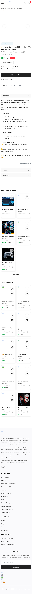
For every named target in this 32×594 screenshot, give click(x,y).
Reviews (5, 170)
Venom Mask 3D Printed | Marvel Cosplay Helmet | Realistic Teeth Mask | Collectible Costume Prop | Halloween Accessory (24, 301)
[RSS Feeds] (3, 467)
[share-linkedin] (17, 85)
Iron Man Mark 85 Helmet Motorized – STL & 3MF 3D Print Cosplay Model (8, 301)
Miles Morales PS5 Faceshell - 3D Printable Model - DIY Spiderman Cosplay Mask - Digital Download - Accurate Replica (24, 408)
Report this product (25, 163)
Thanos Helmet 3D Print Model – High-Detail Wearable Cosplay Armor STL (24, 354)
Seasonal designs (6, 503)
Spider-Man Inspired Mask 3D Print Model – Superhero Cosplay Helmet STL (8, 408)
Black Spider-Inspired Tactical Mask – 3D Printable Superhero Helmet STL (24, 381)
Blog (2, 524)
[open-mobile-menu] (2, 3)
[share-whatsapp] (12, 85)
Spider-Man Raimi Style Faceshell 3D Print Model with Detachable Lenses (8, 381)
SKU (2, 66)
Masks (20, 8)
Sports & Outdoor (6, 506)
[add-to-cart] (12, 228)
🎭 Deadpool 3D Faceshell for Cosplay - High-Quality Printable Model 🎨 (8, 354)
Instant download (7, 43)
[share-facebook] (6, 85)
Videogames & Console (8, 487)
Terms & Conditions (7, 538)
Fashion (3, 480)
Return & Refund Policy (8, 544)
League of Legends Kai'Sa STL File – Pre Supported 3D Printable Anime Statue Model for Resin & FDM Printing (8, 236)
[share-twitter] (9, 85)
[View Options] (27, 293)
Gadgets (3, 490)
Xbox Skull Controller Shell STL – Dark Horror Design (24, 236)
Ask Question (8, 62)
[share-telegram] (20, 85)
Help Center (4, 530)
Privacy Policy (5, 541)
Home (2, 8)
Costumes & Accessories (11, 8)
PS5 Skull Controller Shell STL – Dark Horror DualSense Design (8, 262)
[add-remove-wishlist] (12, 197)
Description (6, 95)
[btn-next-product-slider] (27, 26)
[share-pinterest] (14, 85)
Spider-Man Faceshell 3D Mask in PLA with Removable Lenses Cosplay (24, 328)
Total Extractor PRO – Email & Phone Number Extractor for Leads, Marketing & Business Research (24, 209)
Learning (3, 499)
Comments (6, 175)
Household (4, 496)
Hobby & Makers (6, 493)
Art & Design (5, 477)
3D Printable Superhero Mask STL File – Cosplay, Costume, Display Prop (8, 328)
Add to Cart (17, 75)
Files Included (5, 69)
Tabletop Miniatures (7, 509)
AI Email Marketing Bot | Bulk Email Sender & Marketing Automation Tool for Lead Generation (8, 209)
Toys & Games (5, 512)
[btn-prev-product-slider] (4, 26)
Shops (3, 527)
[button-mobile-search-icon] (25, 3)
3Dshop (5, 52)
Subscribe (16, 567)
